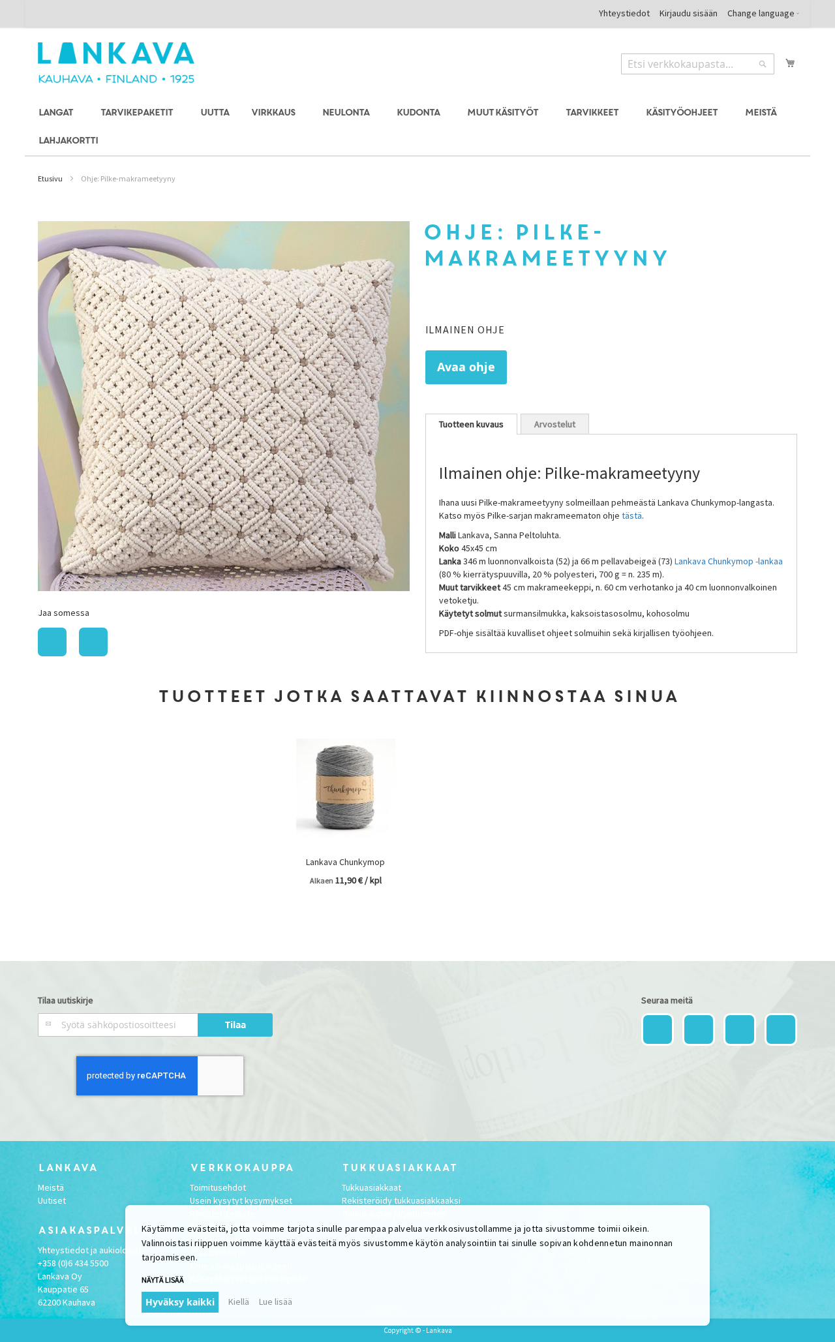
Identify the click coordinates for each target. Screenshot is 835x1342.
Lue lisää (275, 1301)
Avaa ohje (466, 367)
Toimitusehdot (218, 1187)
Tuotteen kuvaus (471, 424)
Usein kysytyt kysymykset (241, 1200)
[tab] (471, 424)
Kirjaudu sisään (689, 13)
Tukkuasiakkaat (371, 1187)
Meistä (51, 1187)
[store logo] (116, 62)
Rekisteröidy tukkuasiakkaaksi (401, 1200)
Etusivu (50, 178)
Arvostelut (554, 424)
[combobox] (697, 63)
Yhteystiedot (624, 13)
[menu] (417, 127)
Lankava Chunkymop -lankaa (729, 561)
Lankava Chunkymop (345, 862)
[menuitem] (57, 113)
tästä (632, 515)
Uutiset (52, 1200)
